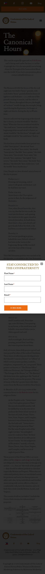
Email (7, 295)
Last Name (9, 284)
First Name (9, 273)
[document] (22, 287)
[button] (42, 264)
